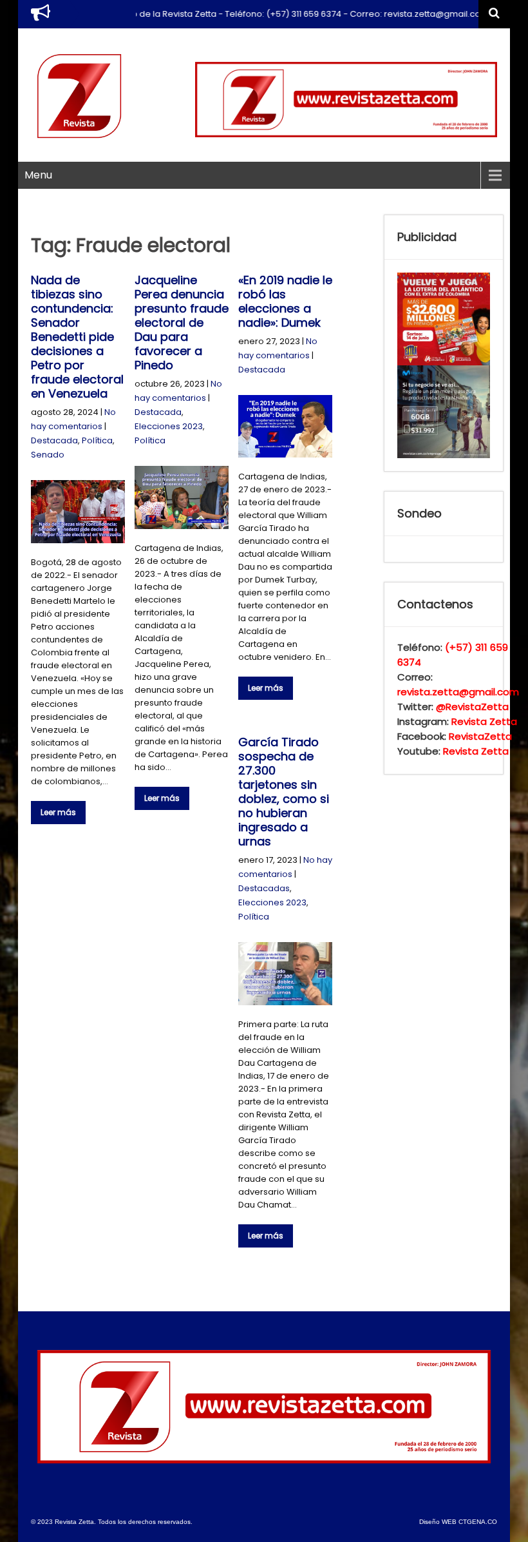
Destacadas (264, 888)
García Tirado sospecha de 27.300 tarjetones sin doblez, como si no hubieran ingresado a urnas (283, 791)
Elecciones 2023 (169, 426)
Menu (38, 175)
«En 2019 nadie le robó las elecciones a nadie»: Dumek (285, 301)
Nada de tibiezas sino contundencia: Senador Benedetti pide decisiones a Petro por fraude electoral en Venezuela (77, 336)
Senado (47, 454)
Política (97, 440)
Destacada (54, 440)
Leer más (58, 812)
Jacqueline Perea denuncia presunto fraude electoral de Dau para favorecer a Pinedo (182, 322)
